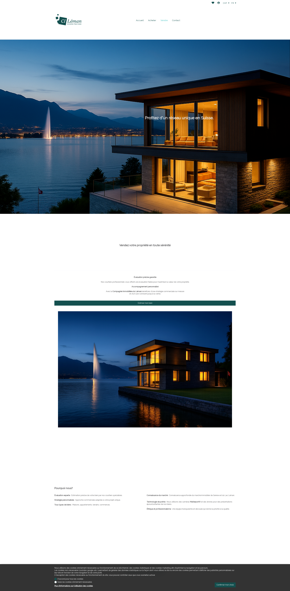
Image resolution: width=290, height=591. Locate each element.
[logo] (68, 20)
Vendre (164, 20)
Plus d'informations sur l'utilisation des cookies (73, 586)
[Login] (218, 3)
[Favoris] (213, 3)
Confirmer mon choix (225, 585)
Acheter (152, 20)
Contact (176, 20)
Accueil (140, 20)
